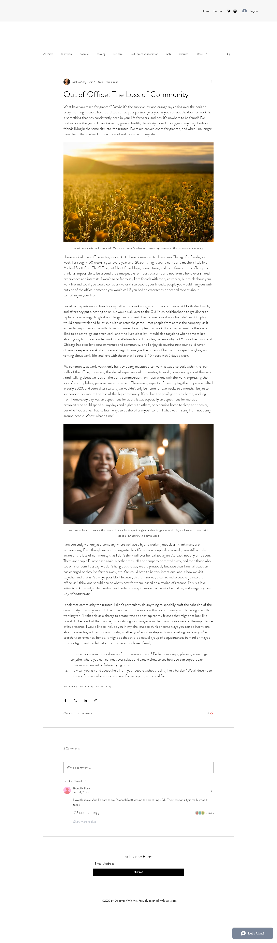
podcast (84, 54)
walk (168, 54)
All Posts (48, 54)
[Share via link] (95, 700)
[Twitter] (229, 11)
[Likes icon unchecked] (75, 812)
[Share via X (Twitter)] (75, 700)
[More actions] (211, 81)
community (70, 686)
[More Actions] (211, 790)
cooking (101, 54)
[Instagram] (235, 11)
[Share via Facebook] (65, 700)
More (199, 54)
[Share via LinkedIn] (85, 700)
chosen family (104, 686)
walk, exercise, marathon (144, 54)
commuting (86, 686)
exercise (183, 54)
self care (118, 54)
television (66, 54)
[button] (229, 54)
